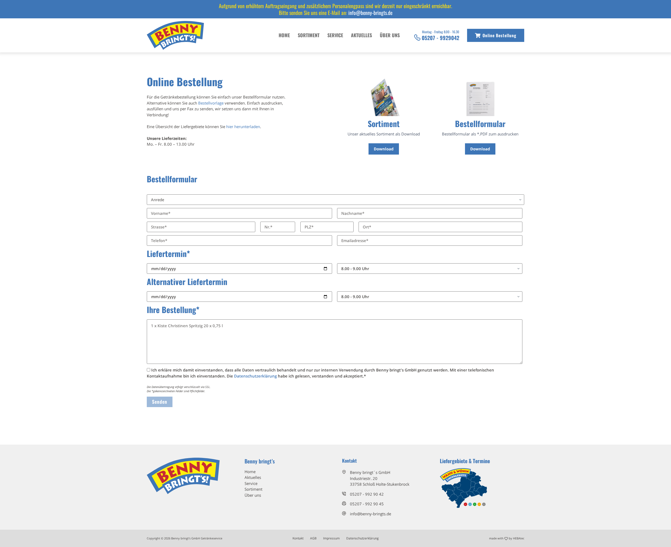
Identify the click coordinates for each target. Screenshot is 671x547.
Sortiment (309, 35)
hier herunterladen (243, 126)
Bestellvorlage (211, 103)
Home (284, 35)
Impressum (331, 538)
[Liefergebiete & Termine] (463, 487)
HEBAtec (518, 538)
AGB (313, 538)
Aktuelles (361, 35)
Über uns (390, 35)
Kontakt (298, 538)
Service (335, 35)
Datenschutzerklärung (255, 376)
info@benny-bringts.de (370, 13)
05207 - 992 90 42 (367, 494)
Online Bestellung (499, 35)
